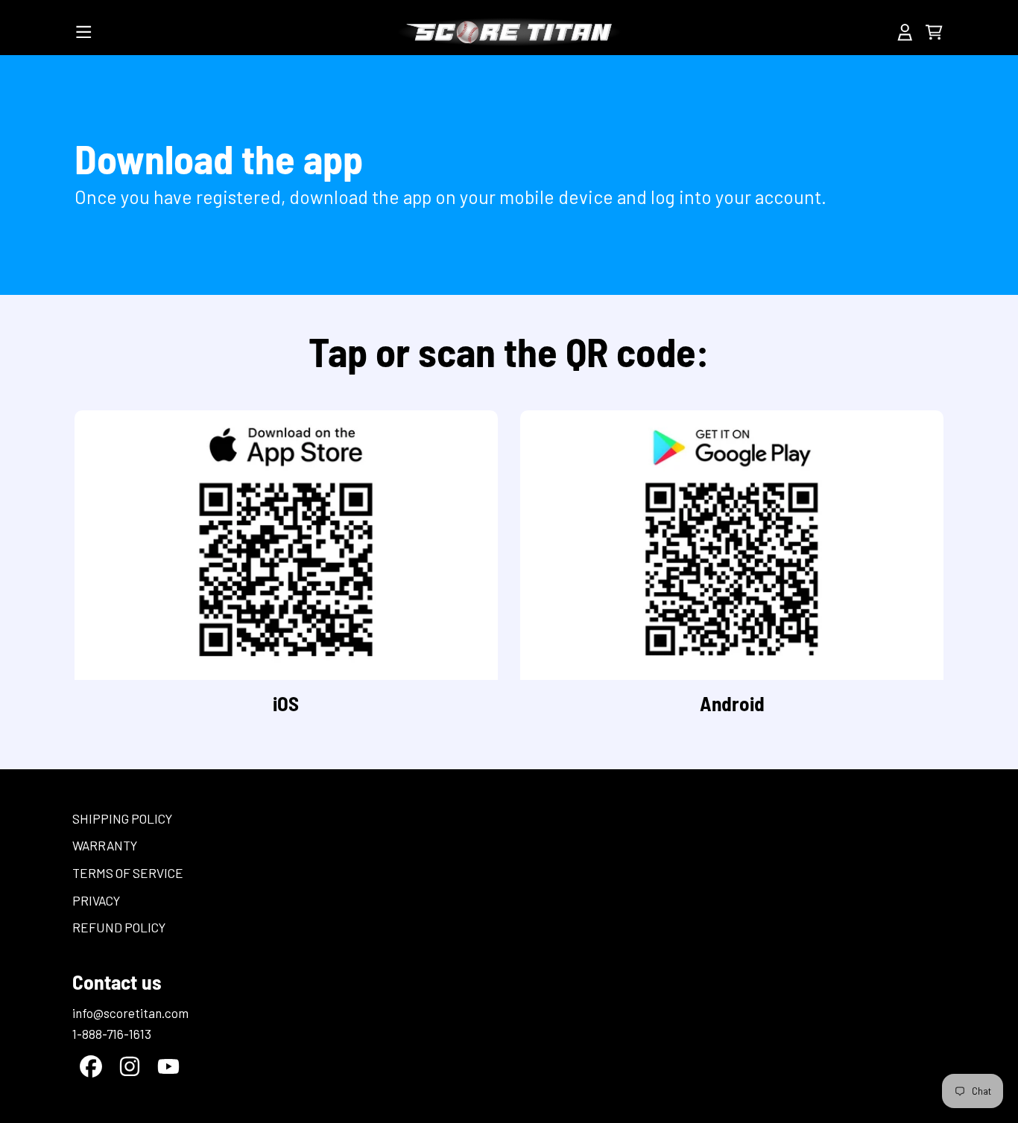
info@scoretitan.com (130, 1012)
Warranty (104, 845)
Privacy (96, 900)
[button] (84, 32)
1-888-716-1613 (111, 1033)
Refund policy (118, 927)
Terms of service (127, 872)
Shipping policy (122, 818)
